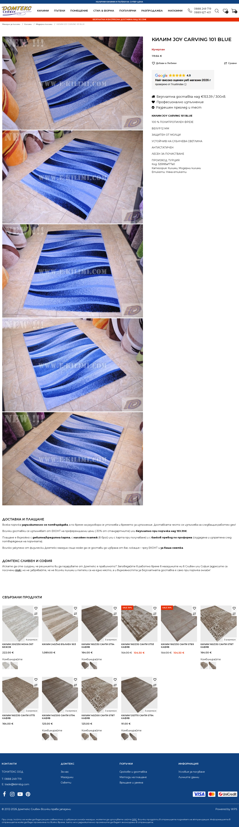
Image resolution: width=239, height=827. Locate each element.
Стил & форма (103, 10)
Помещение (79, 10)
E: (3, 784)
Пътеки (59, 10)
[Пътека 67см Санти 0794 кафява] (93, 665)
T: (3, 779)
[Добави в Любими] (35, 608)
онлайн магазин (86, 819)
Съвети (66, 782)
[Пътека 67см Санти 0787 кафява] (212, 665)
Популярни (127, 10)
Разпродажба (152, 10)
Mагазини (175, 10)
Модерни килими (190, 168)
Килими (43, 10)
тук (18, 570)
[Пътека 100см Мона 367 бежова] (14, 665)
